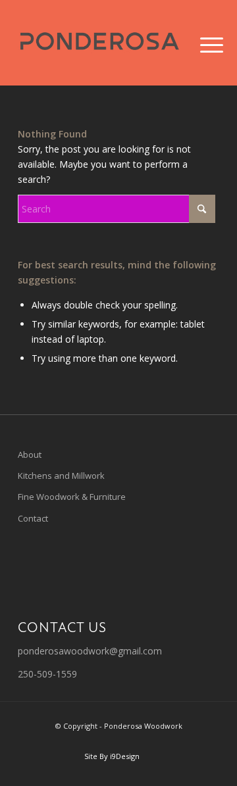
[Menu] (201, 44)
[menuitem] (201, 44)
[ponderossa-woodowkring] (98, 42)
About (29, 454)
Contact (33, 518)
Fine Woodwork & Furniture (72, 497)
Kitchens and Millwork (61, 475)
